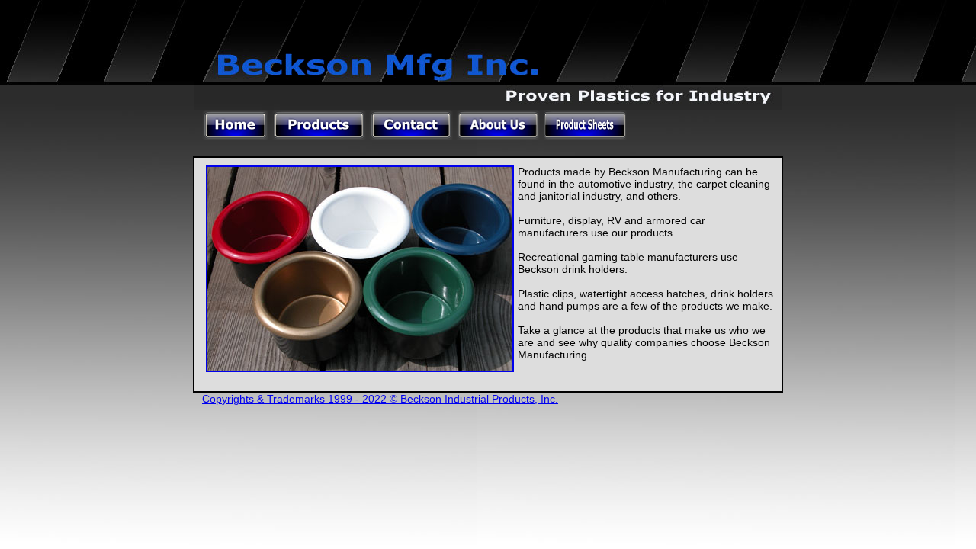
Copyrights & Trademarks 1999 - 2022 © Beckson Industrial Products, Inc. (380, 399)
